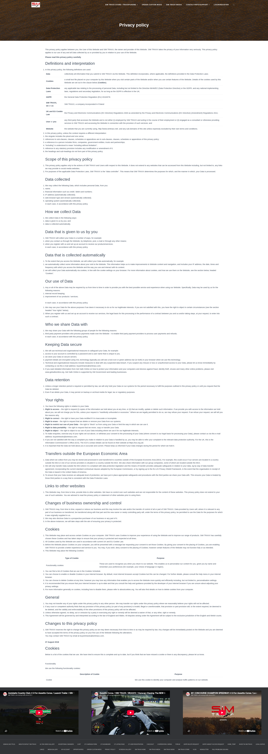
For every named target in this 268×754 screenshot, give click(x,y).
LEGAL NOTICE (260, 744)
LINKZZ (42, 749)
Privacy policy (110, 749)
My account (65, 749)
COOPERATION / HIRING (164, 744)
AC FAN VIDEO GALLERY (47, 744)
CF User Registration (135, 744)
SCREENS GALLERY (125, 749)
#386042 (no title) (9, 744)
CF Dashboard (105, 744)
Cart (79, 744)
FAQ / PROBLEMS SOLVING (220, 749)
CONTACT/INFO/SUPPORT (197, 5)
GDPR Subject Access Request (213, 744)
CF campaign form (90, 744)
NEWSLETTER (204, 749)
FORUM (177, 744)
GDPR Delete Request (191, 744)
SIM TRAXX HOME (140, 749)
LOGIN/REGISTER (221, 5)
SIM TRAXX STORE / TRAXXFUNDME (121, 5)
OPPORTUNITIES (78, 749)
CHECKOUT (150, 744)
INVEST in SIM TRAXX (245, 744)
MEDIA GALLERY (53, 749)
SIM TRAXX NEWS (169, 749)
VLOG (194, 749)
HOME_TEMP (232, 744)
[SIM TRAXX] (36, 4)
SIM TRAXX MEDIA (174, 5)
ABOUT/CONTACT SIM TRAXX (27, 744)
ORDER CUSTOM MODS (152, 5)
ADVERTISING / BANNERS (66, 744)
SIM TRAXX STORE (183, 749)
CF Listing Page (119, 744)
